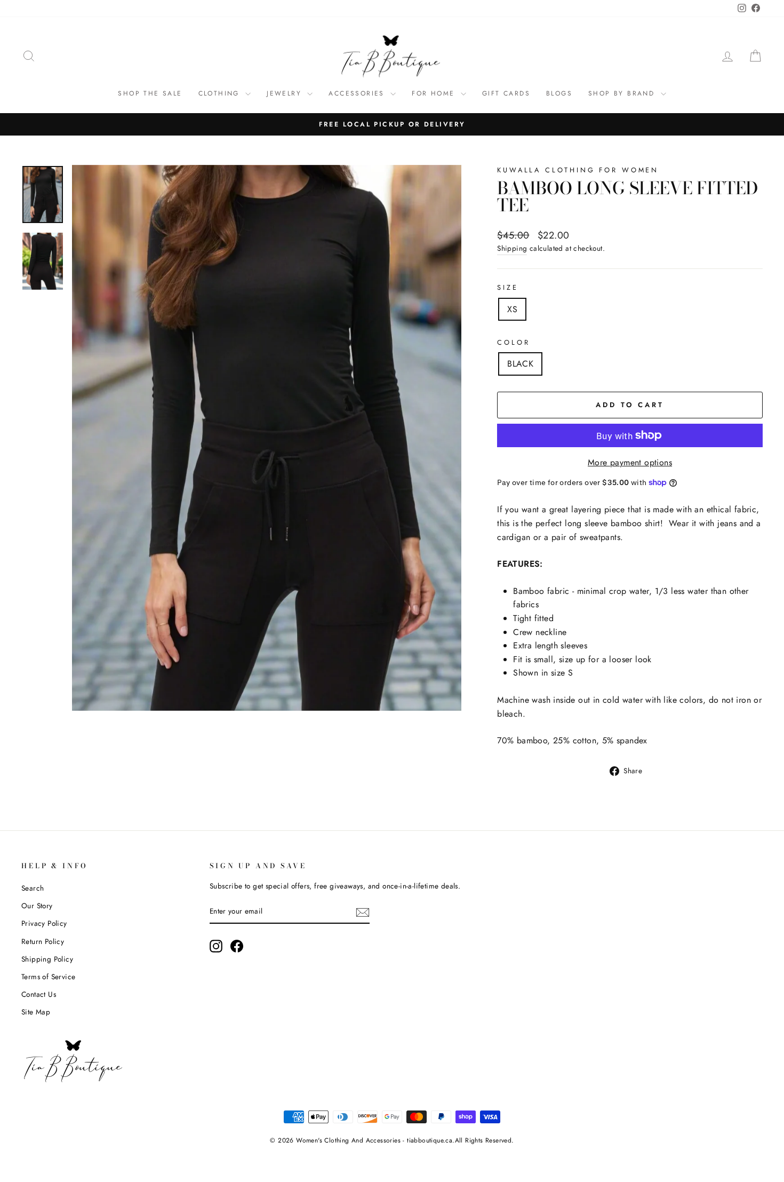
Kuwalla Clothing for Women (578, 170)
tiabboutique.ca (429, 1140)
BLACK (520, 364)
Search (32, 888)
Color (513, 342)
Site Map (35, 1011)
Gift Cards (506, 93)
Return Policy (42, 941)
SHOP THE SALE (150, 93)
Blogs (559, 93)
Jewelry (286, 93)
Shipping (512, 248)
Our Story (37, 905)
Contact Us (38, 994)
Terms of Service (48, 976)
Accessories (358, 93)
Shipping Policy (47, 959)
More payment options (630, 462)
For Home (435, 93)
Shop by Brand (623, 93)
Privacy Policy (44, 923)
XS (512, 309)
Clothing (220, 93)
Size (507, 287)
